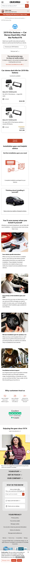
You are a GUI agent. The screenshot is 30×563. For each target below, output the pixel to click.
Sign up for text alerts (13, 500)
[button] (28, 452)
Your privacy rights (15, 521)
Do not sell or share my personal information (15, 527)
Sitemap (25, 537)
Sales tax (4, 537)
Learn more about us (14, 431)
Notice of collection (15, 530)
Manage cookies (15, 524)
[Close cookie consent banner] (28, 552)
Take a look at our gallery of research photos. (15, 211)
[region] (15, 452)
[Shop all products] (2, 2)
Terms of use (11, 537)
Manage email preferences (15, 533)
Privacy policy (15, 518)
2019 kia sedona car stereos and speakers (15, 18)
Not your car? (14, 51)
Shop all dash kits (15, 141)
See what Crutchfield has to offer (14, 64)
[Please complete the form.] (23, 494)
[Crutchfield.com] (15, 2)
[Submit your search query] (27, 6)
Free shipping (15, 14)
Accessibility (19, 537)
